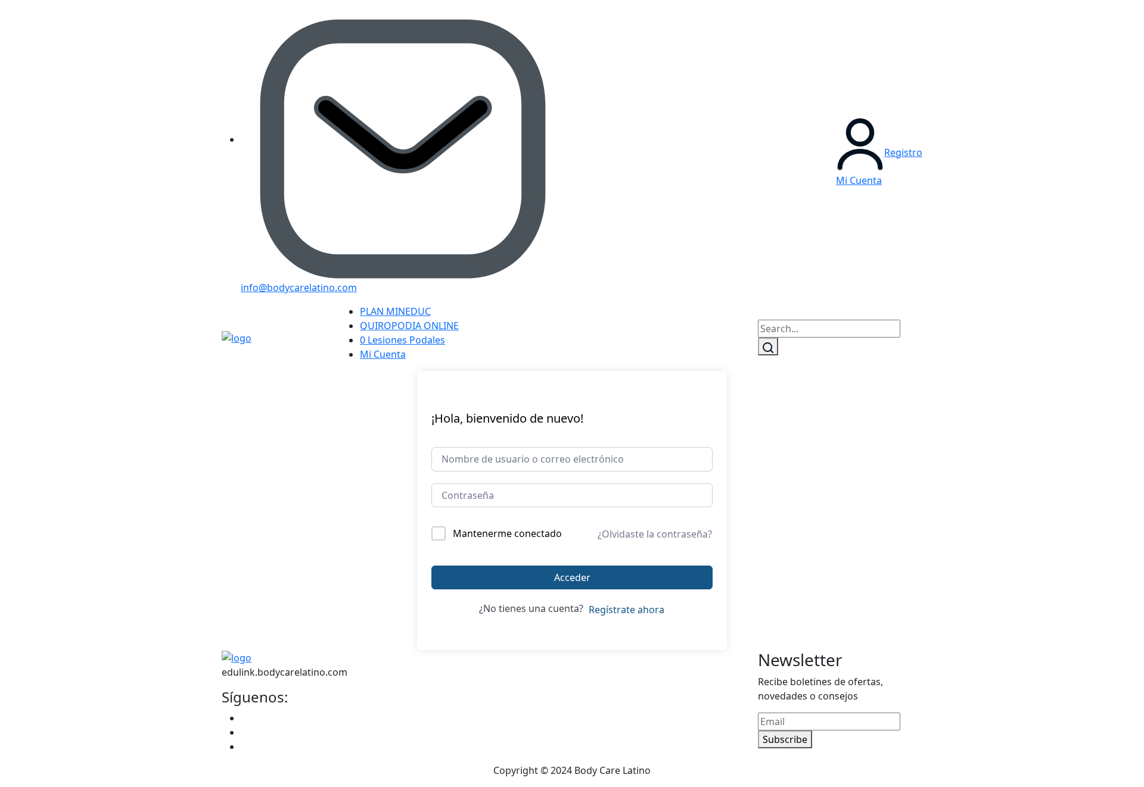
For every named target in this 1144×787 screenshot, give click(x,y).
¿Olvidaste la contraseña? (655, 534)
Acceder (572, 577)
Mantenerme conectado (507, 533)
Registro (903, 152)
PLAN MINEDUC (395, 311)
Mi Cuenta (383, 354)
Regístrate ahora (626, 609)
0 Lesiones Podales (402, 339)
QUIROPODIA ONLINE (409, 325)
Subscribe (785, 739)
